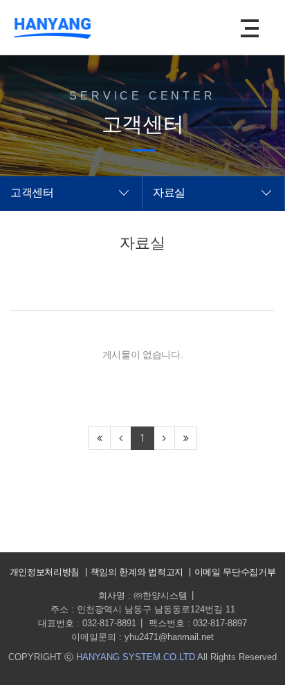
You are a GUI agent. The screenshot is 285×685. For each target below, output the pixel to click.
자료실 (169, 192)
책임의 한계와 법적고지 (137, 572)
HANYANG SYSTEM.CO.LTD (135, 657)
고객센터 (32, 192)
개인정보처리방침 (45, 572)
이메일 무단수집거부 (235, 572)
